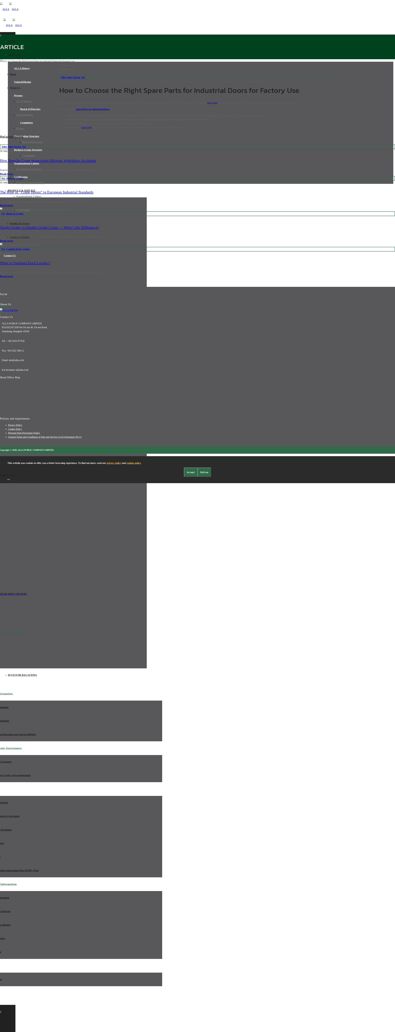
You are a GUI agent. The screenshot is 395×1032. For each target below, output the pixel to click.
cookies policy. (134, 463)
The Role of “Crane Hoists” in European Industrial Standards (46, 192)
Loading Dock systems (18, 249)
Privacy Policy (15, 425)
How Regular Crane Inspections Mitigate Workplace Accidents (48, 161)
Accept (191, 472)
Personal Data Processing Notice (24, 433)
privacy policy (114, 463)
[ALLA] (9, 9)
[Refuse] (8, 479)
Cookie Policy (15, 429)
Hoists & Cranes (14, 178)
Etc (83, 77)
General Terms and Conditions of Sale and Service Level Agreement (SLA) (45, 437)
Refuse (204, 472)
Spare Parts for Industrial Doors (93, 109)
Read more (6, 174)
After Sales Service (70, 77)
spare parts (212, 102)
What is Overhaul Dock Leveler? (25, 263)
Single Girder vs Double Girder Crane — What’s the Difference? (49, 227)
